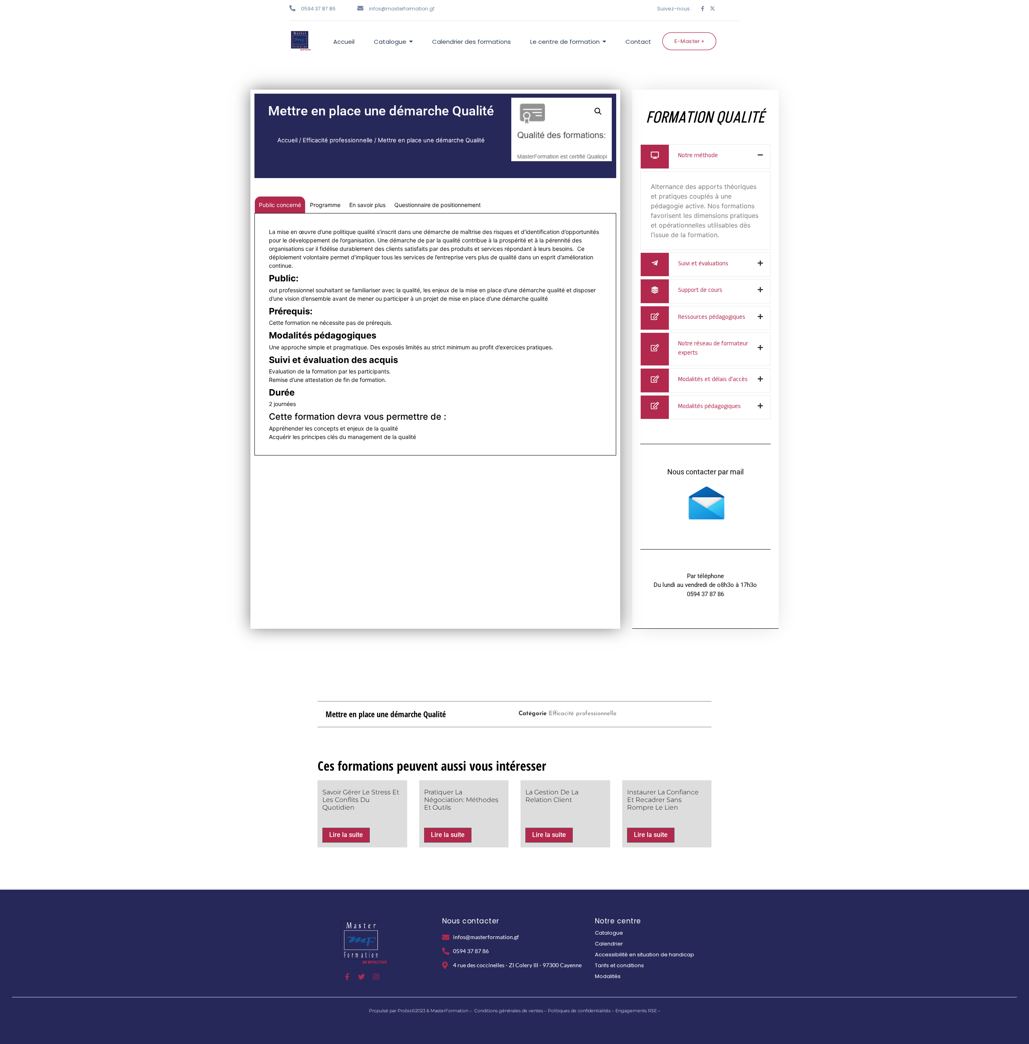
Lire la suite (346, 835)
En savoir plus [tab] (367, 204)
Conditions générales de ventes (508, 1010)
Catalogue (609, 933)
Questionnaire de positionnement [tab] (437, 204)
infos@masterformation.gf (402, 8)
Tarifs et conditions (619, 965)
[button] (598, 111)
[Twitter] (361, 976)
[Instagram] (376, 976)
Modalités (608, 976)
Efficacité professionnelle (338, 140)
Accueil (287, 140)
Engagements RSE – (637, 1010)
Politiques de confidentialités (579, 1010)
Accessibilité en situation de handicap (644, 954)
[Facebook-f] (702, 8)
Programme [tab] (325, 204)
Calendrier (609, 944)
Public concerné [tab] (280, 204)
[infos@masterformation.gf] (360, 8)
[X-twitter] (712, 8)
